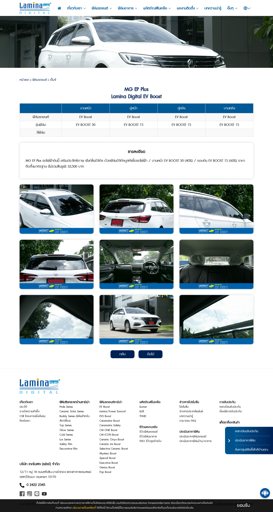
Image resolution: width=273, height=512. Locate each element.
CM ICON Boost (109, 435)
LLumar (143, 407)
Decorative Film (68, 449)
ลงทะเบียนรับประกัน (230, 407)
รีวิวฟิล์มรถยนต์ (148, 432)
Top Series (66, 425)
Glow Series (67, 430)
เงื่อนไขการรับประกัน (230, 411)
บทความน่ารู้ (212, 8)
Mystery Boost (108, 453)
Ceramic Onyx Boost (112, 439)
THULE (142, 416)
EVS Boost (105, 416)
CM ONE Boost (108, 430)
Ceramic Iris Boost (110, 444)
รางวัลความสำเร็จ (30, 411)
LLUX (141, 411)
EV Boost (105, 407)
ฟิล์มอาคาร (126, 8)
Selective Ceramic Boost (114, 449)
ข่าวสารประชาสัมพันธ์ (191, 411)
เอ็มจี (52, 80)
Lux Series (65, 439)
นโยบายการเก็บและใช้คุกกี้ (84, 508)
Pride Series (66, 407)
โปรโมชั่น (183, 407)
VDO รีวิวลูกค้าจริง (150, 441)
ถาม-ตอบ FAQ (187, 421)
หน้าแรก (24, 80)
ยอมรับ (243, 505)
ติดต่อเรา (25, 421)
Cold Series (66, 435)
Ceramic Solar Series (72, 411)
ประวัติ (23, 407)
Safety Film (66, 444)
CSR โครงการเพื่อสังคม (32, 416)
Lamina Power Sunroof (113, 411)
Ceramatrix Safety (110, 425)
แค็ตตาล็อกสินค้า (229, 422)
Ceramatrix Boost (110, 421)
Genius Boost (107, 467)
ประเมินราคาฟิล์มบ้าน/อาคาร (195, 441)
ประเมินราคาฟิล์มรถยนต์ (192, 436)
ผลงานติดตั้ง (186, 8)
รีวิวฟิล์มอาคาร (148, 436)
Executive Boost (109, 463)
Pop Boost (105, 472)
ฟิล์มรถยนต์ (39, 80)
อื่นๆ (230, 8)
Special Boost (108, 458)
